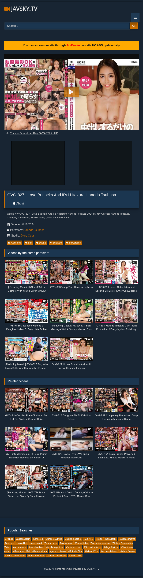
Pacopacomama (127, 538)
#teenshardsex (36, 547)
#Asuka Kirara (39, 551)
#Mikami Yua (91, 551)
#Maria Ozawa (128, 551)
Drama (42, 242)
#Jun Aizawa (75, 555)
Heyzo (99, 538)
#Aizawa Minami (109, 551)
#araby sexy (50, 543)
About (20, 203)
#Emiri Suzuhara (36, 555)
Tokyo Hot (21, 543)
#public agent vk (54, 547)
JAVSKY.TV (23, 8)
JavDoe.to (73, 45)
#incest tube (81, 543)
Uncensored (36, 543)
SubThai (9, 543)
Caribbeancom (23, 538)
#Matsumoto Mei (21, 551)
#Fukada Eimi (75, 551)
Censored (16, 242)
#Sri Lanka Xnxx (92, 547)
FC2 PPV (88, 538)
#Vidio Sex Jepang (100, 543)
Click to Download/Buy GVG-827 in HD (34, 133)
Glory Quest (28, 235)
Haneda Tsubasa (33, 230)
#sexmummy (19, 547)
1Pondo (9, 538)
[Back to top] (132, 567)
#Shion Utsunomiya (15, 555)
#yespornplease (58, 551)
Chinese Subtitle (54, 538)
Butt (30, 242)
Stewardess (75, 242)
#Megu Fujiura (111, 547)
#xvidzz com (66, 543)
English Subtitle (73, 538)
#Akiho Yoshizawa (56, 555)
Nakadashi (110, 538)
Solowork (57, 242)
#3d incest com (73, 547)
